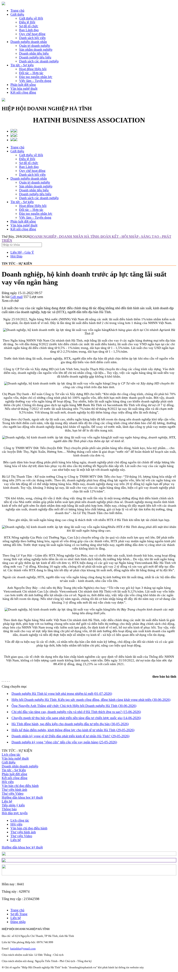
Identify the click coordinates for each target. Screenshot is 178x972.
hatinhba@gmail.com (23, 948)
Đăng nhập (18, 922)
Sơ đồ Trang (18, 914)
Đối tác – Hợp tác (31, 210)
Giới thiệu (17, 14)
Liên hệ (7, 801)
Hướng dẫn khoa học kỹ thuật (22, 797)
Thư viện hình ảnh (14, 789)
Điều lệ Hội (27, 159)
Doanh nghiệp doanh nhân (28, 42)
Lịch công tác (11, 754)
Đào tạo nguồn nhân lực (35, 213)
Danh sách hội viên (32, 174)
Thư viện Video (12, 793)
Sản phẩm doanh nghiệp (35, 186)
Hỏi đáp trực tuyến (15, 813)
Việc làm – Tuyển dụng (35, 217)
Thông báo (9, 809)
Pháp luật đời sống (23, 84)
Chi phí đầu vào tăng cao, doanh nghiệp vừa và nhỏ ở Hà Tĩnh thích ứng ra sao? (76, 712)
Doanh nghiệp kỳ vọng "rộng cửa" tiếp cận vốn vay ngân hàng (64, 742)
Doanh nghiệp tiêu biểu (35, 194)
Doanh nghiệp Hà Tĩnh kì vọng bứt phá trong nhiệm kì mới (62, 693)
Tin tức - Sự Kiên (14, 770)
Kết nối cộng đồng (23, 92)
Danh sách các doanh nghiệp (39, 198)
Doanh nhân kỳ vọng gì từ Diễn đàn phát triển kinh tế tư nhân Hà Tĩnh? (70, 736)
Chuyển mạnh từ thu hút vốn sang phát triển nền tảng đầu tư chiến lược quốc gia (76, 718)
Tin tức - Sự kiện (22, 65)
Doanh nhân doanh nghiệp (20, 766)
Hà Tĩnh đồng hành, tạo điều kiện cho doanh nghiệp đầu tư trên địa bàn (70, 724)
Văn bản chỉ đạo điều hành (20, 786)
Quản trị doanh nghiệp (34, 182)
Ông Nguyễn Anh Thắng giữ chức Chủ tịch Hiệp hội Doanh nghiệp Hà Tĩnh (74, 706)
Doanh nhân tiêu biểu (34, 190)
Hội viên (8, 782)
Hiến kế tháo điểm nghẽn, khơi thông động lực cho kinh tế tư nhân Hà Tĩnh (73, 730)
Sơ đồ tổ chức (28, 163)
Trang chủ (17, 10)
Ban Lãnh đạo (29, 167)
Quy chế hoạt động (32, 171)
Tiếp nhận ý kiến (13, 805)
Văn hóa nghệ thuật (23, 88)
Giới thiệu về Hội (31, 155)
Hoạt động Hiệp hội (32, 206)
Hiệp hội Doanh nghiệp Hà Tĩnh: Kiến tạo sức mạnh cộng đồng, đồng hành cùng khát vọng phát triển (91, 700)
